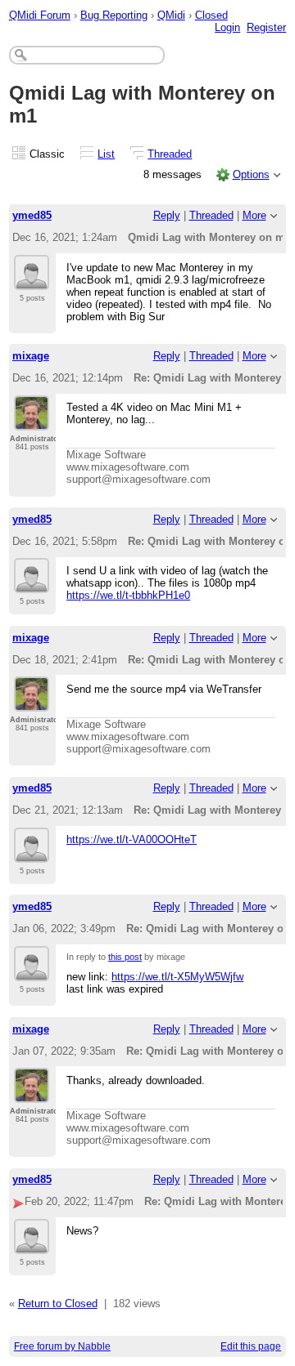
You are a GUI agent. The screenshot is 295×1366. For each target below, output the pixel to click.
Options (251, 174)
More (254, 215)
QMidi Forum (39, 15)
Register (266, 27)
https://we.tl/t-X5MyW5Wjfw (177, 977)
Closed (211, 15)
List (106, 154)
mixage (30, 356)
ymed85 (32, 215)
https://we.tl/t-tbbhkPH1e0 (128, 595)
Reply (166, 215)
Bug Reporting (114, 15)
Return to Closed (58, 1303)
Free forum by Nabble (62, 1346)
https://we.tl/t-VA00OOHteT (131, 839)
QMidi (171, 15)
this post (125, 957)
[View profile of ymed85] (31, 280)
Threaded (170, 154)
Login (227, 27)
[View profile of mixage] (31, 421)
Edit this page (250, 1346)
